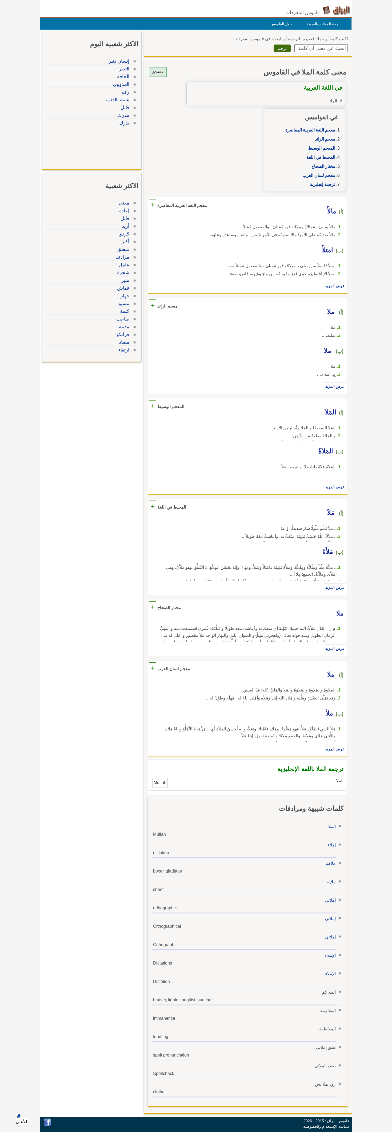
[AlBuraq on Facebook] (47, 1124)
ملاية (331, 881)
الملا (332, 826)
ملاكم (331, 863)
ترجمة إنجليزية (322, 184)
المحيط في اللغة (320, 157)
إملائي (330, 900)
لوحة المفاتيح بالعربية (323, 24)
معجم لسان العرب (318, 175)
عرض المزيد (335, 286)
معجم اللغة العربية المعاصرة (310, 130)
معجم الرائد (325, 139)
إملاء (331, 845)
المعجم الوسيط (321, 148)
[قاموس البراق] (336, 10)
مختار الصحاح (323, 166)
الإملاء (330, 955)
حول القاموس (281, 24)
